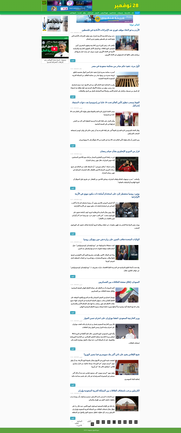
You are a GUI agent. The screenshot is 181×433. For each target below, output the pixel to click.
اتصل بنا (79, 13)
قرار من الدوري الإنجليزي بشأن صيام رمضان (120, 151)
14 (119, 422)
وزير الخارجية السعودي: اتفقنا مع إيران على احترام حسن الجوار (112, 318)
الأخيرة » (79, 425)
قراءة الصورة (113, 13)
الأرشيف (97, 13)
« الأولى (89, 421)
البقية (72, 60)
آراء (132, 13)
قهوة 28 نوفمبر (104, 13)
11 (136, 422)
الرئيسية (137, 13)
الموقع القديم (73, 13)
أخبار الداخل (90, 13)
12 (130, 422)
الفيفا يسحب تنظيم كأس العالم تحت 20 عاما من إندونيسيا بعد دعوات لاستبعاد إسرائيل (106, 104)
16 (109, 422)
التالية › (76, 423)
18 (98, 422)
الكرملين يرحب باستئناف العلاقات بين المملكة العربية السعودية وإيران (109, 390)
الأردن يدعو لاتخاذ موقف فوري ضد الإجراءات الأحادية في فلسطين (111, 30)
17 (103, 422)
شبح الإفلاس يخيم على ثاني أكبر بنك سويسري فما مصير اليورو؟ (112, 354)
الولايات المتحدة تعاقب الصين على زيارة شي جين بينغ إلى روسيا (111, 239)
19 (92, 424)
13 (125, 422)
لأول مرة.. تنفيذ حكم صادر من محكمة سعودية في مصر (116, 66)
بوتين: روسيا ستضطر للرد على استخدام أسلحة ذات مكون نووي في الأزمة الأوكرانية (107, 195)
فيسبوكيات (120, 13)
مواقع (84, 13)
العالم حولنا (127, 13)
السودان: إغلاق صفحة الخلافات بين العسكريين (119, 282)
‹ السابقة (80, 421)
